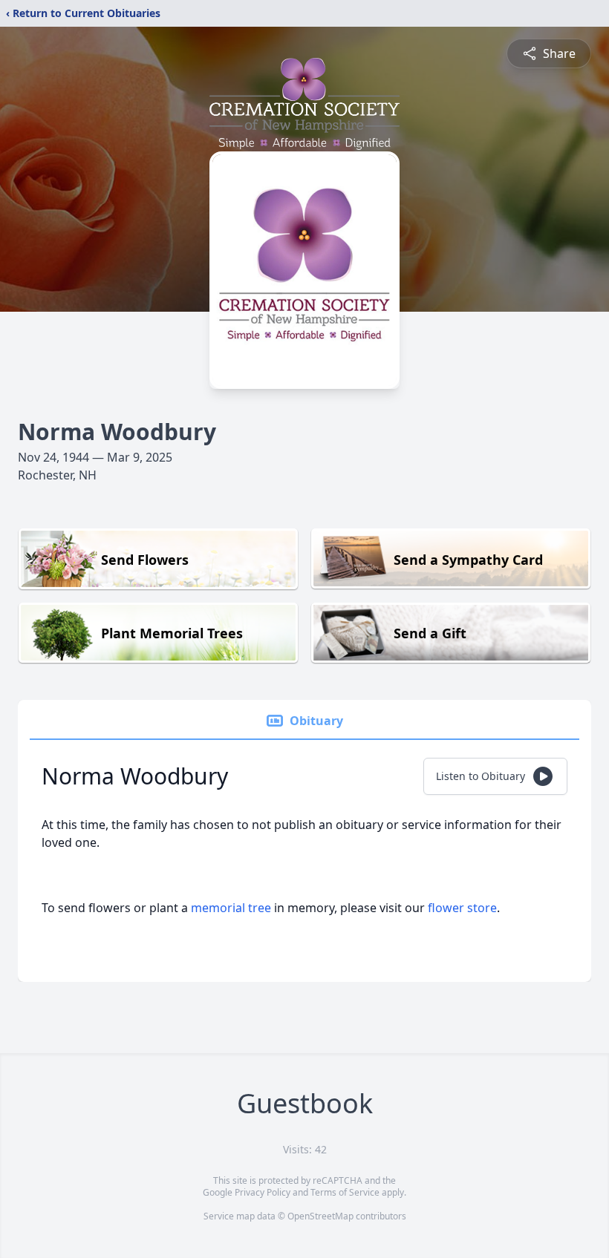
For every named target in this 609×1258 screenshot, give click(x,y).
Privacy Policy (262, 1192)
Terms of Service (345, 1192)
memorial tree (231, 908)
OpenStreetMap (320, 1216)
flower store (462, 908)
